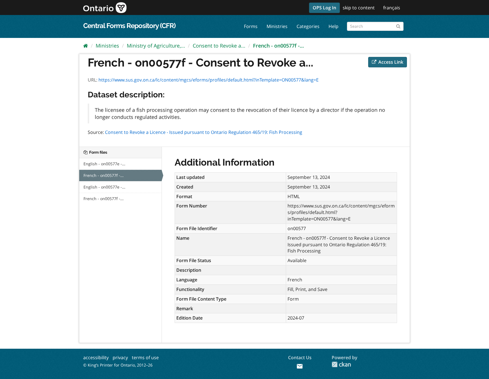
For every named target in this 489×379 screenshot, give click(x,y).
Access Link (390, 62)
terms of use (145, 357)
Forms (251, 26)
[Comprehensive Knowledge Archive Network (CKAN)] (341, 364)
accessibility (96, 357)
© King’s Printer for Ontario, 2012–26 (118, 365)
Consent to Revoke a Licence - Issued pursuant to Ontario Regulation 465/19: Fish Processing (203, 132)
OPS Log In (324, 8)
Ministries (277, 26)
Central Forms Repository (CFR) (129, 26)
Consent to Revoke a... (219, 45)
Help (333, 26)
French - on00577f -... (278, 45)
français (391, 8)
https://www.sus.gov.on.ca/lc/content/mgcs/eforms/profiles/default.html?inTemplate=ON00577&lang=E (208, 80)
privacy (120, 357)
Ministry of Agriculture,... (156, 45)
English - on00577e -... (104, 163)
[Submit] (398, 25)
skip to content (359, 8)
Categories (308, 26)
